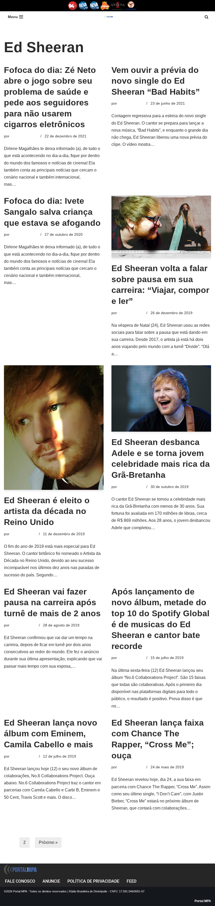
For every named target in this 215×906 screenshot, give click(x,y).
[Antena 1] (118, 5)
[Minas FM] (105, 5)
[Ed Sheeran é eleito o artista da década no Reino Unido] (54, 427)
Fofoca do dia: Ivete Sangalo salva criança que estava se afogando (52, 211)
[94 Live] (72, 5)
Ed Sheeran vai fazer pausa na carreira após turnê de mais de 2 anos (52, 602)
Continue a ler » (32, 184)
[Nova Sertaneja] (94, 5)
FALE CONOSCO (20, 881)
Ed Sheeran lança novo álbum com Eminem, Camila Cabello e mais (50, 733)
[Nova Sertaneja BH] (83, 5)
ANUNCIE (51, 881)
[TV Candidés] (131, 5)
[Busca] (206, 17)
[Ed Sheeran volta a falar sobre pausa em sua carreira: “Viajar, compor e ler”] (161, 227)
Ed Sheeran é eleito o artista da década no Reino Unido (47, 511)
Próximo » (48, 842)
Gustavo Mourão (24, 136)
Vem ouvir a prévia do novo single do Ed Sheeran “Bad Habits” (155, 81)
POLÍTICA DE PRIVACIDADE (93, 881)
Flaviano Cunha (131, 103)
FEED (131, 881)
